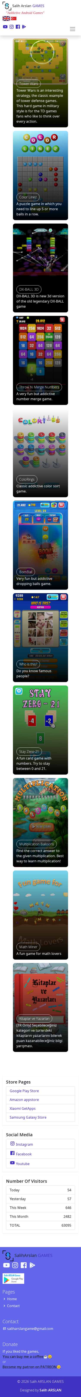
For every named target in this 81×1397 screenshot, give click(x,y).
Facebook (23, 1154)
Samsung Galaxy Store (28, 1117)
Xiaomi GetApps (23, 1108)
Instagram (24, 1144)
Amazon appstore (24, 1099)
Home (12, 1299)
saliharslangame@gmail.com (30, 1328)
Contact (13, 1305)
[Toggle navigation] (72, 29)
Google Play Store (24, 1090)
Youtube (22, 1163)
